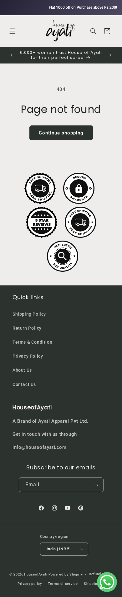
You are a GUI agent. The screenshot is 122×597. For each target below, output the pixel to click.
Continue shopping (61, 133)
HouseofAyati (36, 574)
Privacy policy (30, 584)
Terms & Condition (32, 342)
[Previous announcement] (11, 55)
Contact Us (24, 384)
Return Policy (27, 328)
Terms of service (63, 584)
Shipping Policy (29, 314)
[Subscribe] (96, 484)
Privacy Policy (28, 356)
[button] (12, 31)
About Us (22, 370)
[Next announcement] (110, 55)
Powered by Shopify (65, 574)
